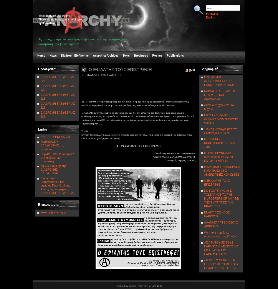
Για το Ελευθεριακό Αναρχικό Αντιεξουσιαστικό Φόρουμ (221, 118)
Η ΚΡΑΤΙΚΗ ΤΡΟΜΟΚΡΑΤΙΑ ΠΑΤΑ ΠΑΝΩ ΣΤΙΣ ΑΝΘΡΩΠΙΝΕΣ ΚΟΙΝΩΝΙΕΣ (222, 170)
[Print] (190, 71)
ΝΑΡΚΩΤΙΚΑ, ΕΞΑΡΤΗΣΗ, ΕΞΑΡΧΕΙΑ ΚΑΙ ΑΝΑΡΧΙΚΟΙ (221, 95)
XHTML (148, 286)
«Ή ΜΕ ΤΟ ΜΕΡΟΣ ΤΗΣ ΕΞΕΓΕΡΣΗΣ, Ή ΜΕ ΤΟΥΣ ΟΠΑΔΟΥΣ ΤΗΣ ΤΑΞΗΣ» (221, 264)
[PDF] (187, 71)
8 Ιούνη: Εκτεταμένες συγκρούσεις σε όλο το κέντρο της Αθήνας (218, 156)
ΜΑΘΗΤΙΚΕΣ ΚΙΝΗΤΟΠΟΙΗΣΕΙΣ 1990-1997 (220, 142)
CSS (159, 286)
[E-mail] (193, 71)
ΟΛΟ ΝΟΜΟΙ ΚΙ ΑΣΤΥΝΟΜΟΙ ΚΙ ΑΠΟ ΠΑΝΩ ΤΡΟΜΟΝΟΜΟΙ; (219, 81)
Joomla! (133, 286)
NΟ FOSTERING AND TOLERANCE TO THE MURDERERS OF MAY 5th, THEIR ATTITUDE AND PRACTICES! (222, 198)
